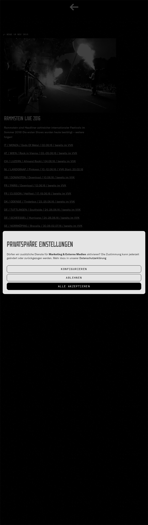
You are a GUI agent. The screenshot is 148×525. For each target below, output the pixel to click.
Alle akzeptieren (74, 286)
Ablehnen (74, 277)
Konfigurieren (74, 269)
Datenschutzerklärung (92, 258)
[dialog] (74, 262)
